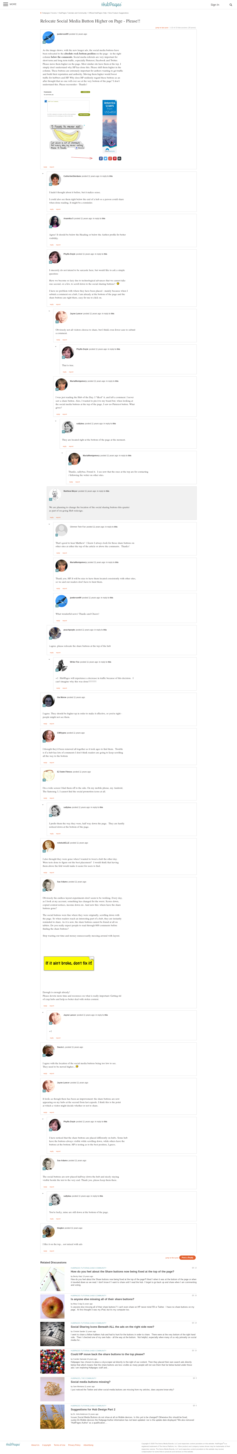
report (52, 167)
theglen (60, 1228)
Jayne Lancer (76, 314)
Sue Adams (62, 882)
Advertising (88, 1445)
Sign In (215, 4)
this (111, 176)
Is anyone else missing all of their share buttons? (102, 1299)
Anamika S (69, 218)
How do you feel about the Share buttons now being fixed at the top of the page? (122, 1271)
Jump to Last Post (162, 28)
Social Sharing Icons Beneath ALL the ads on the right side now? (112, 1326)
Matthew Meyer (71, 491)
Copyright (46, 1445)
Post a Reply (187, 1257)
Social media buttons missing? (90, 1381)
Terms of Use (59, 1445)
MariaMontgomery (78, 381)
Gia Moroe (61, 697)
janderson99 (63, 34)
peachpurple (69, 630)
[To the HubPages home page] (13, 1445)
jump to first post (172, 1258)
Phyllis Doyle (69, 254)
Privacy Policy (74, 1445)
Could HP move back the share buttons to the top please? (108, 1354)
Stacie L (60, 1047)
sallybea (80, 423)
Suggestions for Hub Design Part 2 (93, 1409)
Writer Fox (74, 662)
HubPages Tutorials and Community (88, 1268)
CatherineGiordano (72, 176)
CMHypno (61, 733)
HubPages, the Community (83, 1378)
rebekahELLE (63, 843)
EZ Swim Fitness (64, 772)
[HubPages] (111, 5)
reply (45, 167)
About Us (35, 1445)
